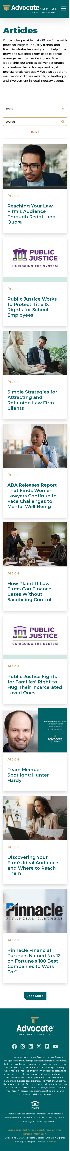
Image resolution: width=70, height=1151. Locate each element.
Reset (35, 132)
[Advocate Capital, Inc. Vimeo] (47, 1046)
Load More (35, 996)
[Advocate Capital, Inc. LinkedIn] (31, 1046)
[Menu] (63, 8)
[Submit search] (63, 121)
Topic (9, 108)
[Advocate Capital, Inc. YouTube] (55, 1046)
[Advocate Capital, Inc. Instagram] (23, 1046)
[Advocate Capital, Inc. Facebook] (14, 1046)
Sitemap (51, 1141)
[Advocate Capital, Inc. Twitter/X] (39, 1046)
